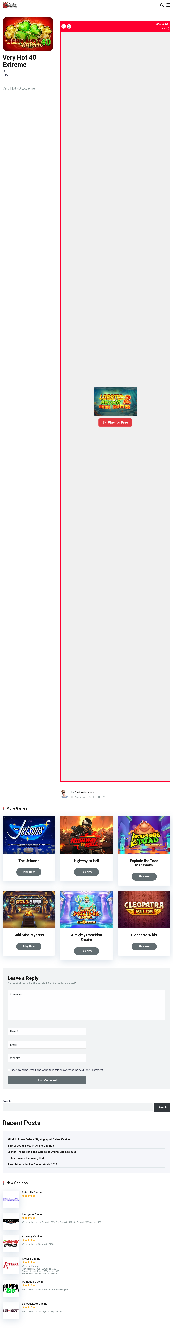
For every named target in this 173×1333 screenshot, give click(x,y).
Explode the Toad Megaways (144, 863)
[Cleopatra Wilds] (144, 927)
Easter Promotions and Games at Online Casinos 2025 (42, 1152)
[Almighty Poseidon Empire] (86, 927)
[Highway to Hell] (86, 852)
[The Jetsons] (29, 852)
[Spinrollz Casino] (11, 1206)
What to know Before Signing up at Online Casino (39, 1139)
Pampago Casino (33, 1281)
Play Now (29, 872)
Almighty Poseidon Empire (86, 937)
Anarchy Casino (32, 1236)
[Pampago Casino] (11, 1296)
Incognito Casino (32, 1214)
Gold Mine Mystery (29, 935)
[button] (115, 401)
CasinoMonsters (84, 792)
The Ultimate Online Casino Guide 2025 (32, 1164)
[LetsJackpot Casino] (11, 1318)
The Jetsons (28, 861)
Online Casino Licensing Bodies (28, 1158)
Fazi (7, 75)
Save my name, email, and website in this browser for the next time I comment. (57, 1070)
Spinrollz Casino (32, 1192)
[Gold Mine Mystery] (29, 927)
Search (7, 1101)
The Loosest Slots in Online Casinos (31, 1145)
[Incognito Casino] (11, 1229)
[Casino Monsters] (10, 4)
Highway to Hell (86, 861)
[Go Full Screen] (69, 26)
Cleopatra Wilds (144, 935)
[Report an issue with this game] (63, 26)
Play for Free (117, 422)
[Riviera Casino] (11, 1273)
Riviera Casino (31, 1258)
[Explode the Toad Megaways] (144, 852)
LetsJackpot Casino (34, 1303)
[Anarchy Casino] (11, 1251)
